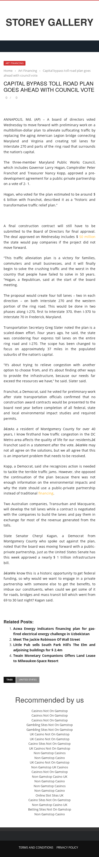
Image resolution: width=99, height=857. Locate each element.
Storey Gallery (49, 22)
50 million (87, 236)
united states (28, 679)
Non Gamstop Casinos (50, 753)
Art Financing (15, 63)
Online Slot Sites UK (49, 795)
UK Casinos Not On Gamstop (49, 748)
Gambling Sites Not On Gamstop (49, 725)
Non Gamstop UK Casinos (49, 767)
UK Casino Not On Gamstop (49, 734)
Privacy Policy (67, 847)
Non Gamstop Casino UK (49, 776)
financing (45, 493)
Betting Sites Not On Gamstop (49, 809)
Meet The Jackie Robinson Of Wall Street (46, 639)
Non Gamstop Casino (49, 758)
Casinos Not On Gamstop (49, 711)
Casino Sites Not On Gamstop (49, 743)
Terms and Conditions (36, 847)
